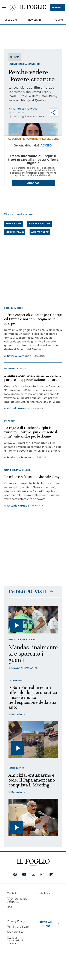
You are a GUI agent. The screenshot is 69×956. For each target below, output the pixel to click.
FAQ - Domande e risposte (17, 900)
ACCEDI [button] (46, 145)
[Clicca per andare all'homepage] (33, 862)
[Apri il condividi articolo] (54, 112)
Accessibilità (15, 932)
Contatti (12, 893)
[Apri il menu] (4, 7)
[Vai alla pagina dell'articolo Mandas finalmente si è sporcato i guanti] (33, 619)
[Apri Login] (13, 8)
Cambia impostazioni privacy (15, 940)
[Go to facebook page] (15, 874)
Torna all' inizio (45, 924)
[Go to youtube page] (24, 874)
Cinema (14, 56)
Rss (9, 906)
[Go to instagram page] (42, 874)
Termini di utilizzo (18, 926)
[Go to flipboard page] (51, 874)
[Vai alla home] (33, 7)
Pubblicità (44, 893)
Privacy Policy (16, 921)
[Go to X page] (33, 874)
